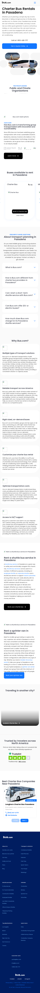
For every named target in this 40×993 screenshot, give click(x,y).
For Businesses (6, 886)
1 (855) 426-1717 (16, 967)
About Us (5, 846)
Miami (4, 930)
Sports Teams (24, 865)
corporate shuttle (23, 573)
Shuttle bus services (13, 569)
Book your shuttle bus (17, 607)
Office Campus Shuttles (8, 907)
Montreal (4, 934)
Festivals (23, 857)
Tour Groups (24, 868)
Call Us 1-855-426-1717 (19, 40)
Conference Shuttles (26, 850)
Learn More (20, 215)
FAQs (22, 927)
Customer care (16, 955)
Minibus (23, 890)
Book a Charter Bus (20, 211)
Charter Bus (24, 886)
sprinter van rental (28, 667)
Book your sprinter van (14, 675)
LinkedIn (19, 979)
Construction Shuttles (8, 893)
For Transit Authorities (8, 890)
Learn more (13, 156)
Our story (4, 857)
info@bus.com (15, 963)
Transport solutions (27, 846)
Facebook (12, 979)
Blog (3, 868)
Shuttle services (7, 882)
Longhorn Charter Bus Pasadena (19, 804)
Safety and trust (6, 861)
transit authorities (29, 575)
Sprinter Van (24, 893)
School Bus (24, 897)
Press (3, 865)
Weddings (23, 872)
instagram (27, 979)
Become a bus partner (8, 853)
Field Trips (23, 861)
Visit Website (11, 815)
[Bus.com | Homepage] (6, 2)
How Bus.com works (7, 850)
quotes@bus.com (16, 959)
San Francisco (6, 942)
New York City (5, 938)
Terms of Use (17, 982)
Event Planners (25, 853)
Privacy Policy (9, 982)
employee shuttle (10, 573)
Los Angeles (5, 927)
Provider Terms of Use (27, 982)
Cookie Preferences (20, 985)
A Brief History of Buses (27, 934)
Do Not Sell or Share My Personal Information (20, 987)
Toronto (4, 945)
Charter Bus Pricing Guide (27, 930)
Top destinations (7, 923)
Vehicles (23, 882)
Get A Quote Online (19, 46)
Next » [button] (24, 820)
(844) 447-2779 (12, 813)
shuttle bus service (11, 564)
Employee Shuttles (7, 897)
